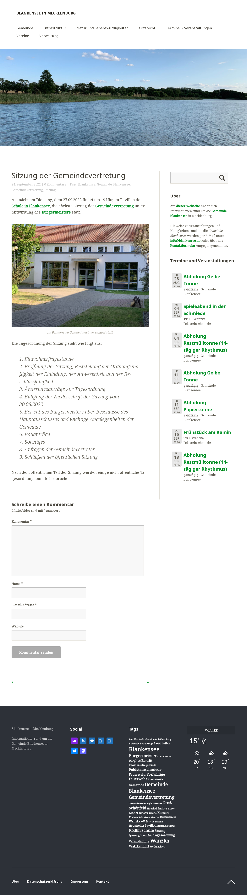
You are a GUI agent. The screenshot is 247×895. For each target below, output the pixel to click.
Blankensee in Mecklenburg (46, 13)
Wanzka (159, 840)
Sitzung (50, 190)
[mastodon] (83, 750)
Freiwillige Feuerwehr (147, 776)
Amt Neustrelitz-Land (140, 739)
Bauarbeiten (162, 743)
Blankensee (86, 184)
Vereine (22, 36)
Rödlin (135, 830)
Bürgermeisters (56, 212)
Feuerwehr (137, 774)
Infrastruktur (55, 28)
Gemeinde (24, 28)
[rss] (83, 740)
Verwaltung (48, 36)
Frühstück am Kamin (207, 432)
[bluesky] (74, 750)
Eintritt (146, 760)
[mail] (74, 740)
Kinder (133, 813)
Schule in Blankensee (31, 205)
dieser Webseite (188, 206)
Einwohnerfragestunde (142, 765)
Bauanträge (146, 743)
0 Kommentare (55, 184)
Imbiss (162, 808)
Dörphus (135, 760)
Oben (231, 882)
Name (17, 584)
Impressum (79, 881)
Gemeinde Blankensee (113, 184)
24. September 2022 (26, 184)
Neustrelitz (136, 825)
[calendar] (101, 740)
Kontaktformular (182, 245)
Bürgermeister (143, 755)
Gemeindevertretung (27, 190)
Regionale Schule (166, 825)
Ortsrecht (147, 28)
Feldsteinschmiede (145, 769)
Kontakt (102, 881)
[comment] (92, 740)
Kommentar (22, 521)
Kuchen (133, 817)
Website (18, 626)
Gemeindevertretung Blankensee (145, 803)
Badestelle (134, 743)
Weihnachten (157, 846)
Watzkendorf (139, 846)
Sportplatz (146, 835)
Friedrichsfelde (155, 779)
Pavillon (150, 825)
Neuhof (159, 821)
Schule (147, 830)
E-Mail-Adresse (24, 605)
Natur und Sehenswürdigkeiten (103, 28)
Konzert (163, 813)
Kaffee (171, 808)
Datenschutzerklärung (44, 881)
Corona (167, 756)
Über (15, 881)
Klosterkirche (148, 813)
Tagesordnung (164, 835)
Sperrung (134, 835)
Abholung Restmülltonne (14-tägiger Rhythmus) (206, 343)
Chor (159, 756)
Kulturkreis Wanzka (149, 817)
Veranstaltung (139, 841)
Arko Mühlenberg (161, 739)
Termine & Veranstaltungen (189, 28)
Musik (150, 821)
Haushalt (152, 808)
